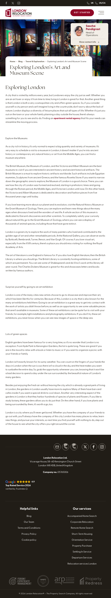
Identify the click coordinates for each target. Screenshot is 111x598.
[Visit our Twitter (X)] (85, 446)
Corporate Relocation (82, 522)
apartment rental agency (67, 118)
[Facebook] (8, 3)
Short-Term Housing (82, 534)
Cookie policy (29, 540)
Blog (20, 62)
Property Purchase (82, 546)
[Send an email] (57, 446)
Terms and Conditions (29, 528)
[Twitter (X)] (14, 3)
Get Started (82, 13)
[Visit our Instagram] (102, 446)
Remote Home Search (82, 528)
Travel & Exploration (35, 62)
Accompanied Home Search (82, 516)
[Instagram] (20, 3)
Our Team (29, 522)
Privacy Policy (29, 534)
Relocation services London (82, 564)
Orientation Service (82, 540)
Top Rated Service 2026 (18, 485)
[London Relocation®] (18, 12)
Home (12, 62)
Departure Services (82, 558)
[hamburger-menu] (101, 13)
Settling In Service (82, 552)
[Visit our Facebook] (93, 446)
